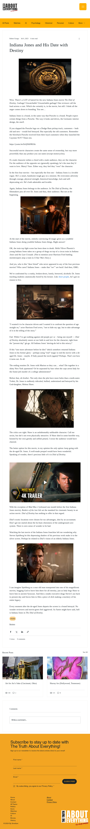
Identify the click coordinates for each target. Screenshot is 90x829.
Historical (48, 23)
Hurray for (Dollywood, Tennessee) (65, 683)
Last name (17, 768)
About (12, 800)
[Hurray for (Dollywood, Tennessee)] (67, 668)
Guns (12, 809)
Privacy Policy (52, 802)
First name (17, 760)
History (13, 820)
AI (26, 23)
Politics (12, 806)
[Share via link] (28, 632)
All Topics (13, 804)
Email (15, 777)
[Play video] (45, 482)
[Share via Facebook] (10, 632)
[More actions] (79, 38)
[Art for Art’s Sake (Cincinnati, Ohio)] (22, 668)
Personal (60, 23)
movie (12, 618)
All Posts (5, 23)
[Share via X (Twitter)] (16, 632)
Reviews (12, 624)
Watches (17, 23)
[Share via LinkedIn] (22, 632)
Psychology (35, 23)
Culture (71, 23)
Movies (13, 818)
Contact (13, 802)
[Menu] (82, 6)
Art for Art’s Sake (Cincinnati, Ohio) (21, 683)
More (80, 23)
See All (85, 652)
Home (12, 797)
